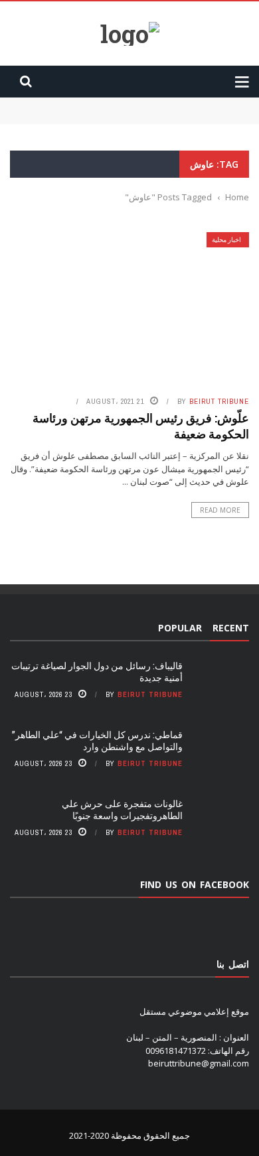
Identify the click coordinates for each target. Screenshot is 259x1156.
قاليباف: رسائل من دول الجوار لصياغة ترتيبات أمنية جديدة (147, 103)
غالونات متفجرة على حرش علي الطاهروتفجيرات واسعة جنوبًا (122, 809)
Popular (180, 627)
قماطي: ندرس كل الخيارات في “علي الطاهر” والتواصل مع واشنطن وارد (97, 740)
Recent (231, 627)
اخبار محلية (226, 239)
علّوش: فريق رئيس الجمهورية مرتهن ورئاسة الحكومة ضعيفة (141, 425)
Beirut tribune (219, 401)
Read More (220, 510)
